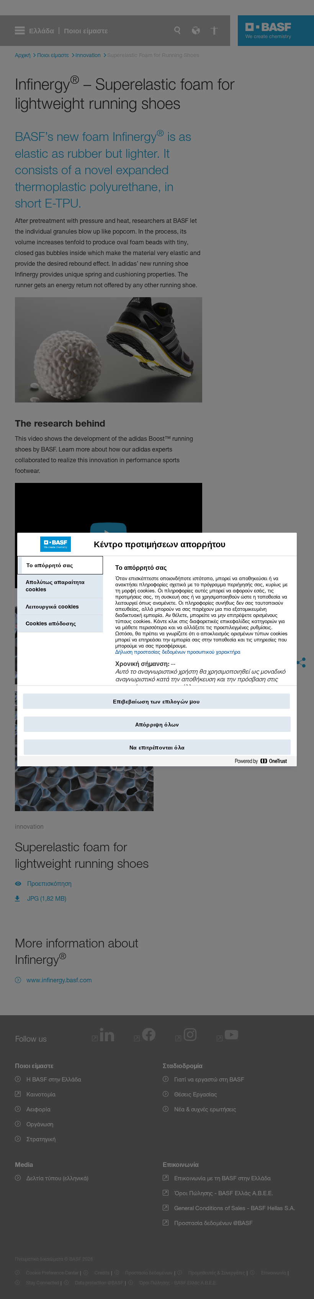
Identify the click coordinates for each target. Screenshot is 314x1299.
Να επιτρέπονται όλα (157, 747)
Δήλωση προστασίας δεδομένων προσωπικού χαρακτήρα (177, 652)
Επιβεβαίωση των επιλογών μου (156, 701)
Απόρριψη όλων (157, 724)
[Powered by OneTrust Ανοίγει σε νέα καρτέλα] (264, 761)
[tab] (60, 565)
